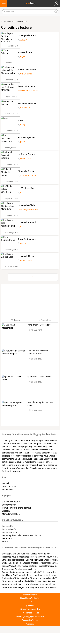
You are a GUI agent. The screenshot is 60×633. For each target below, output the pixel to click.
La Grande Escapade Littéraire (32, 154)
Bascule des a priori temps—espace (40, 403)
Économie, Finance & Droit (15, 182)
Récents (17, 320)
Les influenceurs (9, 532)
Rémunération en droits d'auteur (16, 508)
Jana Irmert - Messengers (39, 325)
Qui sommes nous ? (11, 502)
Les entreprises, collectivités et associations (21, 535)
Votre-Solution (25, 52)
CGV (30, 602)
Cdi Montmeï (26, 74)
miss (22, 226)
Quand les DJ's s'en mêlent (39, 376)
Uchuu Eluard (26, 260)
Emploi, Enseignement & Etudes (17, 97)
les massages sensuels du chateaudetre (37, 137)
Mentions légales (30, 594)
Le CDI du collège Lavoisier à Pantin (35, 188)
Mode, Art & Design (12, 266)
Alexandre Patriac (28, 175)
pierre (22, 141)
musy (22, 124)
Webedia (6, 511)
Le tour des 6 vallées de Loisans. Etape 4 (38, 352)
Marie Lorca (25, 158)
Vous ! (5, 541)
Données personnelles (30, 609)
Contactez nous (9, 486)
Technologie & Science (14, 46)
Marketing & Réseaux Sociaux (17, 232)
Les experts (7, 538)
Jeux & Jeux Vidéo (12, 114)
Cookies (30, 605)
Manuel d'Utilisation (11, 514)
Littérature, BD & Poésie (14, 80)
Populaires (46, 320)
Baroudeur (25, 108)
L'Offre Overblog (9, 505)
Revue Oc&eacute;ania (28, 239)
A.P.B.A (23, 40)
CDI (21, 192)
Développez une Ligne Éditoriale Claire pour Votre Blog (26, 554)
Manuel (5, 483)
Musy (20, 120)
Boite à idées (7, 489)
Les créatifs (7, 526)
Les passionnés (9, 529)
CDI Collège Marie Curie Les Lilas (32, 209)
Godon (23, 243)
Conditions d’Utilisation (30, 598)
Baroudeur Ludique (27, 103)
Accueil (3, 21)
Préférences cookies (30, 613)
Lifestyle (8, 63)
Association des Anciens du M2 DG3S (36, 86)
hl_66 (22, 57)
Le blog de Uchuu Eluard (29, 256)
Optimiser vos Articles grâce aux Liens (19, 569)
